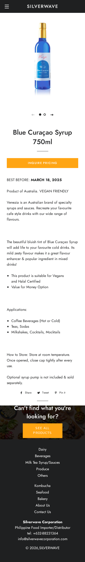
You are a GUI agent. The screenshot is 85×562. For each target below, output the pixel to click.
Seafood (42, 492)
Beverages (42, 455)
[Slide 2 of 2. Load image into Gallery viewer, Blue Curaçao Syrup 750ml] (45, 114)
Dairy (42, 449)
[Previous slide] (33, 115)
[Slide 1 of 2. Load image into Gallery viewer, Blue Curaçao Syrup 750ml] (40, 114)
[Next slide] (52, 115)
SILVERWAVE (42, 6)
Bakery (43, 498)
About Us (43, 505)
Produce (42, 469)
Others (43, 475)
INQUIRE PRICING (42, 163)
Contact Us (42, 511)
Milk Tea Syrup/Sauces (42, 462)
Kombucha (42, 485)
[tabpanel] (42, 61)
